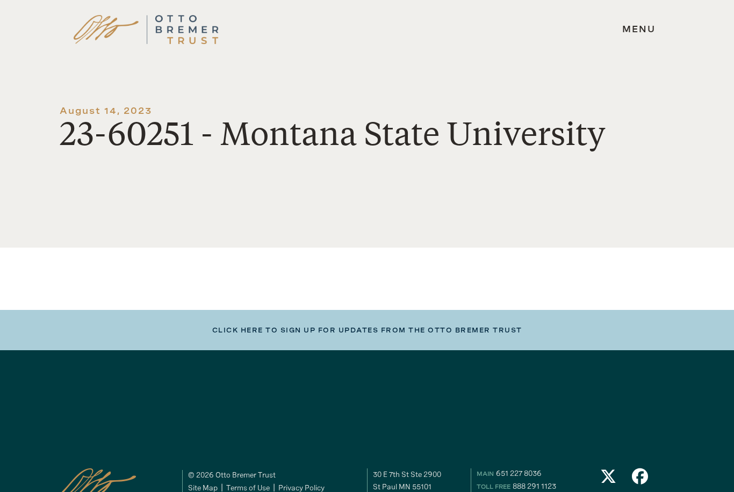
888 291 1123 (534, 486)
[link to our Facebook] (640, 479)
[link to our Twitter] (608, 479)
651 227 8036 (519, 473)
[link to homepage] (146, 30)
